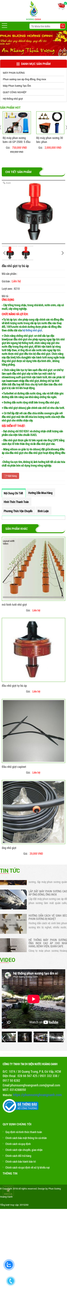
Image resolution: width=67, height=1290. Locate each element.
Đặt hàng (12, 476)
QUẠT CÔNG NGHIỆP (14, 92)
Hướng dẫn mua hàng (40, 493)
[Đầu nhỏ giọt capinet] (33, 731)
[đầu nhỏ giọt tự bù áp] (33, 650)
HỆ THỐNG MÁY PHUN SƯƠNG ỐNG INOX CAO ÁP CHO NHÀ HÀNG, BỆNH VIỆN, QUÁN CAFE (48, 936)
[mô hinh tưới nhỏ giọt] (33, 569)
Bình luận (43, 511)
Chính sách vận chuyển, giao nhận (24, 1150)
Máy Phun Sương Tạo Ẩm (17, 85)
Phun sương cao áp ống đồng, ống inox (24, 79)
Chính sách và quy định (18, 1144)
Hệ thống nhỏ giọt (13, 98)
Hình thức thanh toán (16, 502)
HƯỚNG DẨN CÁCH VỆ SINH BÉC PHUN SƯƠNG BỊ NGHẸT (48, 910)
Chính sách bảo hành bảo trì (20, 1161)
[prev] (4, 253)
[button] (4, 25)
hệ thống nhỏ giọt (32, 330)
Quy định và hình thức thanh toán (23, 1132)
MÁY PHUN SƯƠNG (14, 72)
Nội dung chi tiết (13, 493)
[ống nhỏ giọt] (33, 812)
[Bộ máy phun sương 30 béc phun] (50, 122)
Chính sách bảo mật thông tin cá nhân (26, 1138)
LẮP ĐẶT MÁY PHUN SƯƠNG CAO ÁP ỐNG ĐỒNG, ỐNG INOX (48, 886)
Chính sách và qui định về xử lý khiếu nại (27, 1167)
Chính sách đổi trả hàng (18, 1156)
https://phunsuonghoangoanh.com (37, 1094)
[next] (62, 253)
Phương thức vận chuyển (18, 511)
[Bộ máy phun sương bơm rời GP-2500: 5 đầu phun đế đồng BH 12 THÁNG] (17, 122)
